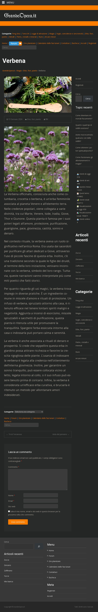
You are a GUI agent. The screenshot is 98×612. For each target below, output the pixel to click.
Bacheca (75, 43)
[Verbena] (37, 95)
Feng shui (16, 33)
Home (4, 43)
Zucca (78, 253)
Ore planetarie (30, 43)
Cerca (78, 94)
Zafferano (80, 266)
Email (11, 501)
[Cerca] (39, 546)
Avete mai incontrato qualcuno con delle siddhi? (84, 138)
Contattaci (65, 43)
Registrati (92, 43)
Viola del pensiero (60, 434)
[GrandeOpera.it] (18, 15)
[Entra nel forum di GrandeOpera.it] (15, 43)
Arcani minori (50, 37)
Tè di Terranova (14, 434)
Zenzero (79, 259)
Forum (14, 418)
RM (46, 119)
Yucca (78, 272)
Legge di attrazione (39, 33)
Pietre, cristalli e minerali (27, 37)
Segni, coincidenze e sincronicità (69, 33)
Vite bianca (80, 278)
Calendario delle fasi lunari (48, 43)
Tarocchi (25, 33)
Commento (13, 467)
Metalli (12, 37)
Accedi (83, 43)
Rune (41, 37)
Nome (11, 495)
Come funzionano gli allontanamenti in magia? (84, 160)
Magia (51, 33)
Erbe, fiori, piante (34, 119)
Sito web (11, 506)
